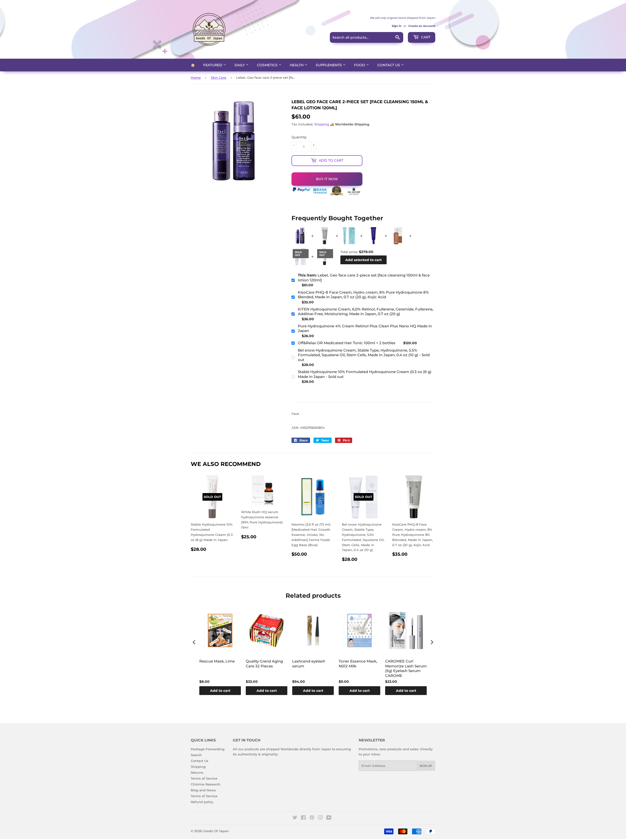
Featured (213, 65)
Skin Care (218, 77)
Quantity (299, 137)
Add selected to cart (363, 260)
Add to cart (220, 690)
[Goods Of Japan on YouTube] (328, 818)
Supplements (329, 65)
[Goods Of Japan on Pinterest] (311, 818)
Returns (197, 772)
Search (196, 755)
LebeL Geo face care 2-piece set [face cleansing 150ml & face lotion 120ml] (364, 277)
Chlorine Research (205, 784)
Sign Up (426, 766)
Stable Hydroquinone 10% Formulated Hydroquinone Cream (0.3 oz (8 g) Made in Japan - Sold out (364, 374)
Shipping (321, 124)
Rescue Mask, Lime (217, 661)
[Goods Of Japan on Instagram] (320, 818)
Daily (240, 65)
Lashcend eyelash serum (308, 663)
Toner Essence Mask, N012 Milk (358, 663)
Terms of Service (204, 778)
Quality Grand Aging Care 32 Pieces (264, 663)
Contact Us (389, 65)
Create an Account (421, 26)
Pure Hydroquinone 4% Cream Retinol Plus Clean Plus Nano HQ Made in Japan (365, 328)
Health (297, 65)
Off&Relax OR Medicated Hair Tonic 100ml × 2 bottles (346, 343)
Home (196, 77)
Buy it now (327, 179)
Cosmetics (268, 65)
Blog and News (203, 790)
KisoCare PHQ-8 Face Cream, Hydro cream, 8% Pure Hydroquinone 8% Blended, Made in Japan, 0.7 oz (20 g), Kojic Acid (363, 294)
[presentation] (194, 642)
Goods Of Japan (216, 831)
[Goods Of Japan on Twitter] (294, 818)
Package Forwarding (207, 749)
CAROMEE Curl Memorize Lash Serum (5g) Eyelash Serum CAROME (406, 668)
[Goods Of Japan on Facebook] (303, 818)
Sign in (397, 26)
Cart (425, 37)
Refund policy (202, 802)
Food (360, 65)
